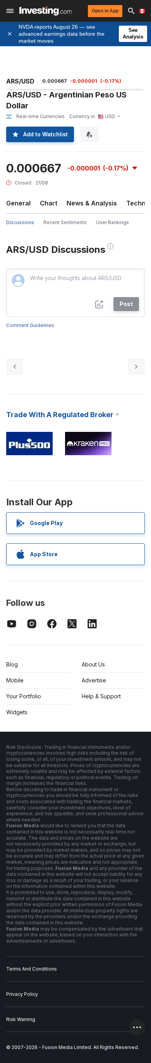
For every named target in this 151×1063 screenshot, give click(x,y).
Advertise (94, 680)
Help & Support (101, 696)
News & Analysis (92, 203)
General (18, 203)
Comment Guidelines (30, 325)
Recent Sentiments (65, 222)
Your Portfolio (23, 696)
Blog (12, 664)
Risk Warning (20, 1019)
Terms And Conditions (31, 969)
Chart (48, 203)
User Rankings (112, 222)
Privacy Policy (22, 994)
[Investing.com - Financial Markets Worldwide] (45, 11)
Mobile (15, 680)
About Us (93, 664)
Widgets (16, 712)
